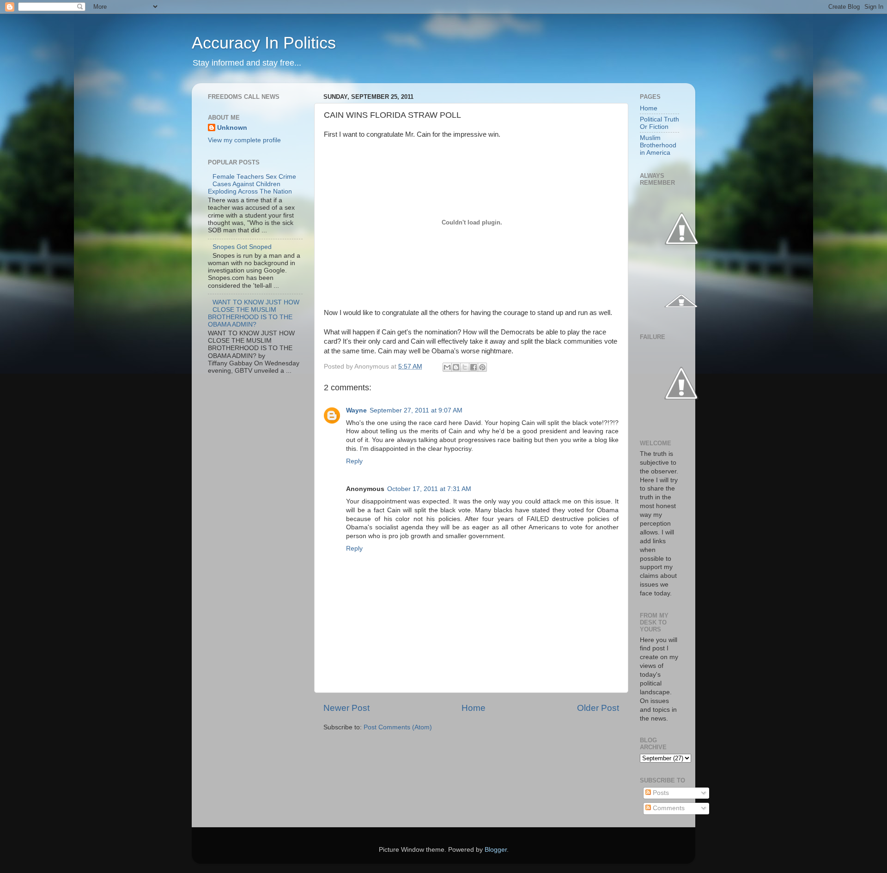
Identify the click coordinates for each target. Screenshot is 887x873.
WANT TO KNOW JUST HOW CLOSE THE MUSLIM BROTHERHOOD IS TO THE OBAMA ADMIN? (253, 313)
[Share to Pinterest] (482, 367)
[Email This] (447, 367)
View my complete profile (244, 140)
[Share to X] (464, 367)
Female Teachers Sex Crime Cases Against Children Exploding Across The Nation (252, 184)
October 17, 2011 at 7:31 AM (429, 488)
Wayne (356, 410)
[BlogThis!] (456, 367)
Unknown (232, 127)
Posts (660, 792)
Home (474, 708)
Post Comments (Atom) (398, 727)
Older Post (598, 708)
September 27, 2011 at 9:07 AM (416, 410)
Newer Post (346, 708)
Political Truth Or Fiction (659, 123)
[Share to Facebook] (473, 367)
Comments (668, 808)
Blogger (496, 849)
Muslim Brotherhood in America (658, 145)
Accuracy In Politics (264, 42)
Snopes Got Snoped (242, 246)
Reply (354, 461)
